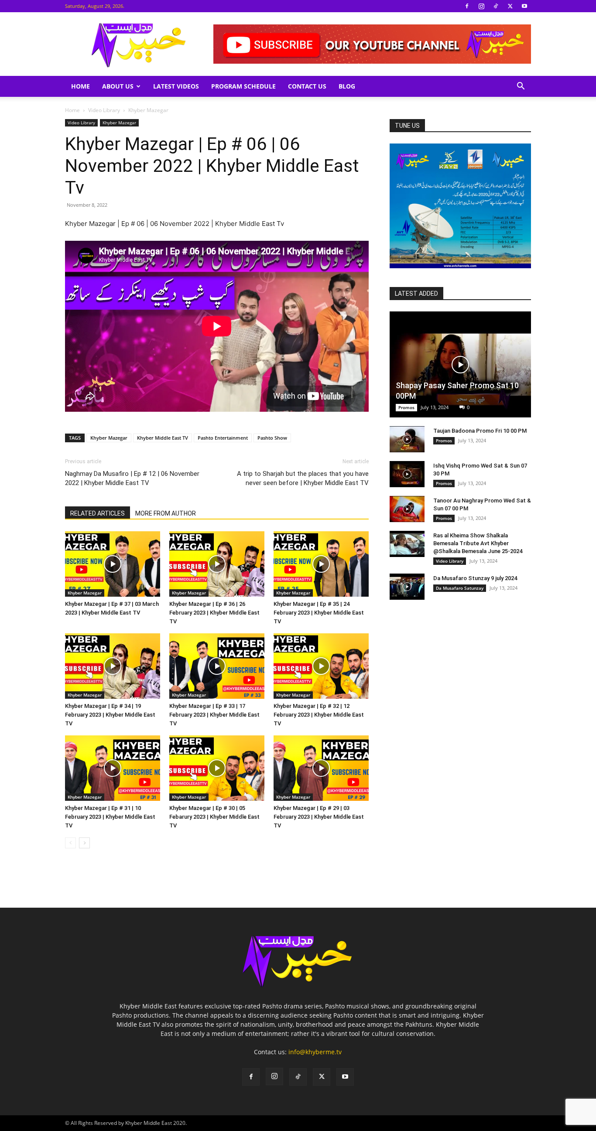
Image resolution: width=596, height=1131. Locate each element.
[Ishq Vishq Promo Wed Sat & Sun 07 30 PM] (407, 474)
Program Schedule (243, 86)
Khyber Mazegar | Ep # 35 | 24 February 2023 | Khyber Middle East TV (319, 613)
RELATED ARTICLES (97, 513)
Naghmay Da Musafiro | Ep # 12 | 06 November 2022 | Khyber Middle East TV (132, 478)
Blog (347, 86)
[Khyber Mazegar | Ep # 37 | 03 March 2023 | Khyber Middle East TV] (112, 564)
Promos (406, 407)
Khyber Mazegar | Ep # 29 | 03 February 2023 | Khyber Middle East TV (319, 817)
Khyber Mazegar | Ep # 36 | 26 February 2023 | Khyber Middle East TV (214, 613)
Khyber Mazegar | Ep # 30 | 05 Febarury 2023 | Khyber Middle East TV (214, 817)
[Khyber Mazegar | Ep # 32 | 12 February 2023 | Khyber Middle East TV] (321, 666)
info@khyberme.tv (315, 1052)
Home (80, 86)
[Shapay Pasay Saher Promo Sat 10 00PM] (460, 364)
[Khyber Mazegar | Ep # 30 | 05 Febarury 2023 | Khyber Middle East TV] (216, 768)
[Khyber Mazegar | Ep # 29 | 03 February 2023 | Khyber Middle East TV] (321, 768)
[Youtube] (524, 6)
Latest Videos (176, 86)
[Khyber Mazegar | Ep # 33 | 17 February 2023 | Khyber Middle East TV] (216, 666)
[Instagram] (481, 6)
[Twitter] (510, 6)
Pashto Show (272, 437)
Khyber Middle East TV (162, 437)
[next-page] (84, 842)
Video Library (104, 110)
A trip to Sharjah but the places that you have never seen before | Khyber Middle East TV (303, 478)
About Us (118, 86)
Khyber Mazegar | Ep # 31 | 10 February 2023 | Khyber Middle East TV (110, 817)
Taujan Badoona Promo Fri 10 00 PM (480, 430)
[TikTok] (495, 6)
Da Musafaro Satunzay (459, 588)
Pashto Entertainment (223, 437)
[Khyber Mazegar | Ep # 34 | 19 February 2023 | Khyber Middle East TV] (112, 666)
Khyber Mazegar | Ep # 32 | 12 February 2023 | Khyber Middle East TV (319, 715)
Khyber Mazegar (119, 123)
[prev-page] (70, 842)
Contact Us (307, 86)
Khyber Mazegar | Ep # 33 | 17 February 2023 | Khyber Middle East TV (214, 715)
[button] (520, 87)
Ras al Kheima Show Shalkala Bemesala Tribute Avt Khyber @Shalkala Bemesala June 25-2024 (477, 543)
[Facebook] (466, 6)
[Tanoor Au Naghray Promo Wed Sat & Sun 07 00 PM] (407, 509)
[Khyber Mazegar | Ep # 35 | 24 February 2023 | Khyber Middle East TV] (321, 564)
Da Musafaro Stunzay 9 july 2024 (475, 578)
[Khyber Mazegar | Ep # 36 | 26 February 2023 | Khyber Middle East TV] (216, 564)
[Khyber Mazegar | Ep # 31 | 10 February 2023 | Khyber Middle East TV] (112, 768)
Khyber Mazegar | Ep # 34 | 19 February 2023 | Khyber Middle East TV (110, 715)
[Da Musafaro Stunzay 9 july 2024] (407, 587)
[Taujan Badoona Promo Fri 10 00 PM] (407, 439)
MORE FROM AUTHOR (165, 513)
